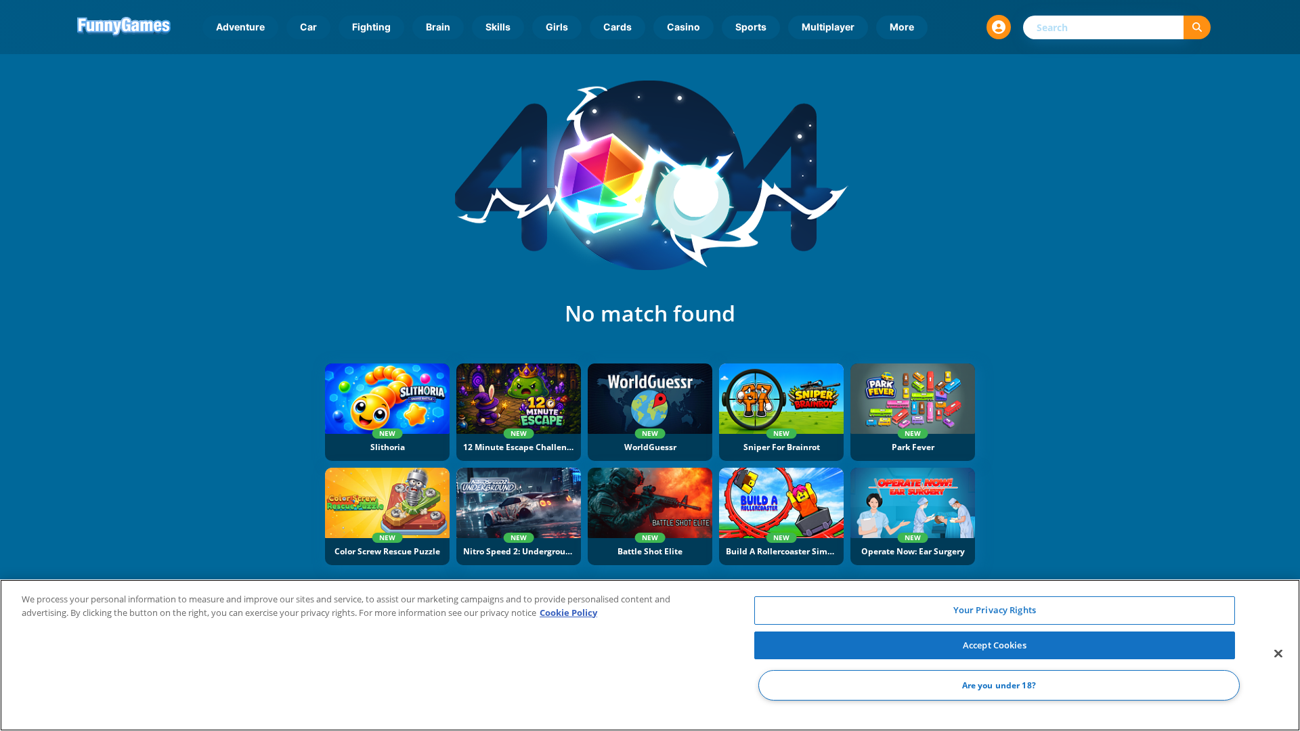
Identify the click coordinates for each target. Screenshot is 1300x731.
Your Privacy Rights (994, 610)
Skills (498, 26)
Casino (683, 26)
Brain (438, 26)
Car (308, 26)
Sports (750, 26)
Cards (617, 26)
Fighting (371, 26)
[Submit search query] (1197, 27)
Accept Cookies (994, 645)
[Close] (1278, 654)
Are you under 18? (999, 685)
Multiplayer (828, 26)
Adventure (240, 26)
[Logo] (124, 27)
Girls (557, 26)
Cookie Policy (568, 612)
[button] (999, 27)
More (902, 26)
